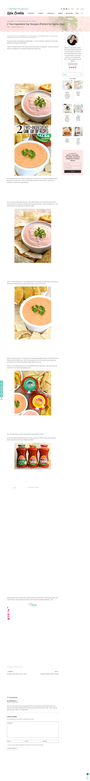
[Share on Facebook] (1, 382)
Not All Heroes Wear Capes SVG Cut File (78, 141)
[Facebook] (62, 9)
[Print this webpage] (1, 388)
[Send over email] (1, 395)
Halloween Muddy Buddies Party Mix (49, 673)
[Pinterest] (66, 9)
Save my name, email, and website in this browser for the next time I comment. (25, 744)
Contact (82, 9)
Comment (10, 723)
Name (9, 741)
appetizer (17, 666)
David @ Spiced (11, 701)
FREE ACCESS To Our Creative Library (18, 9)
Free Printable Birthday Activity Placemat (78, 118)
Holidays (60, 13)
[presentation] (67, 85)
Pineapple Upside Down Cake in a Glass (17, 673)
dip (21, 666)
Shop (77, 13)
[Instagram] (64, 9)
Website (45, 741)
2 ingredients (10, 666)
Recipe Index (69, 13)
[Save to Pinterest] (1, 385)
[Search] (81, 74)
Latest (77, 9)
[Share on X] (1, 392)
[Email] (69, 9)
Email (27, 741)
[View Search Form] (82, 13)
